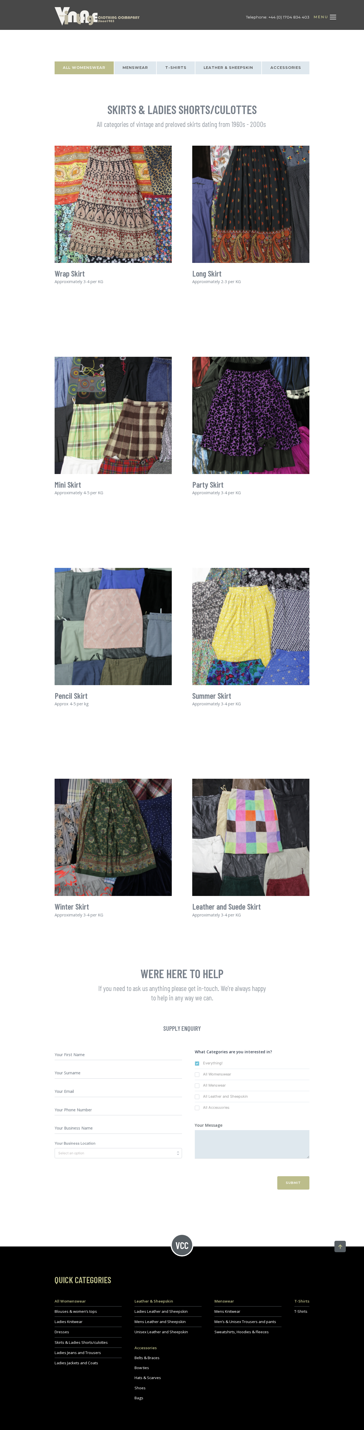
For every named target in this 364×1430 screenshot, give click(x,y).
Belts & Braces (147, 1357)
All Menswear (214, 1085)
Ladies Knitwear (68, 1321)
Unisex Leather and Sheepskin (161, 1331)
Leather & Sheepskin (228, 67)
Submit (293, 1183)
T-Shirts (176, 67)
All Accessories (216, 1107)
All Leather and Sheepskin (225, 1096)
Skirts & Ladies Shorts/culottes (81, 1342)
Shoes (140, 1387)
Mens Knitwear (227, 1311)
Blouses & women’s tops (76, 1311)
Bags (139, 1397)
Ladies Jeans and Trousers (78, 1352)
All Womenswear (84, 67)
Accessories (285, 67)
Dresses (62, 1331)
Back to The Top (340, 1246)
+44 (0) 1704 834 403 (288, 17)
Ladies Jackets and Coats (76, 1362)
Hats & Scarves (148, 1377)
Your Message (208, 1125)
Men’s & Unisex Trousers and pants (245, 1321)
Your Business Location (75, 1143)
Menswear (135, 67)
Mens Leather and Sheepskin (160, 1321)
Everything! (213, 1063)
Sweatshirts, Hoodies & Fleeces (241, 1331)
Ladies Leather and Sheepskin (161, 1311)
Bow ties (142, 1367)
